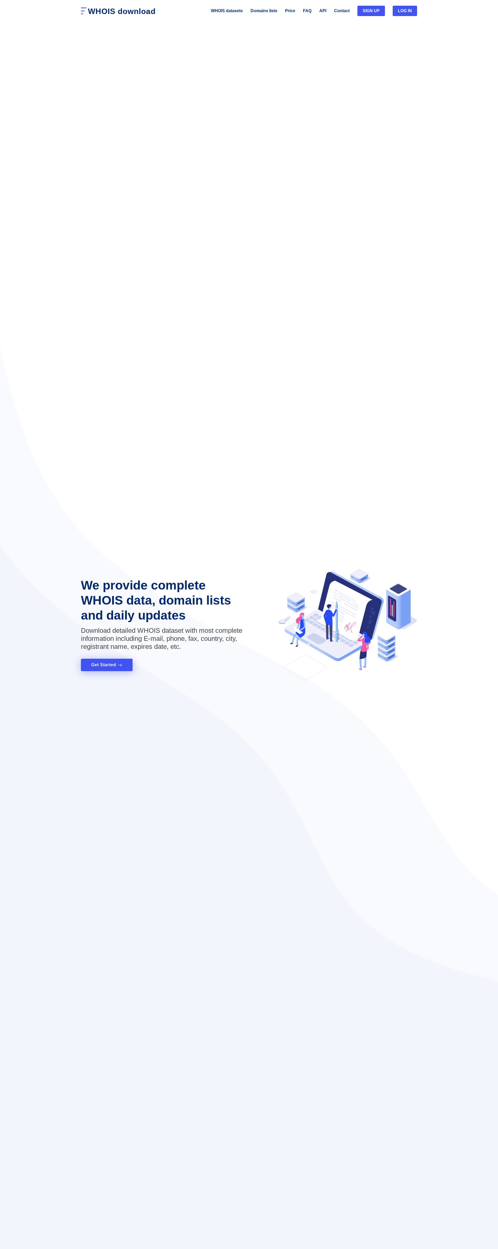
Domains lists (264, 11)
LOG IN (405, 11)
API (322, 11)
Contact (342, 11)
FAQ (307, 11)
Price (290, 11)
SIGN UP (371, 11)
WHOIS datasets (227, 11)
